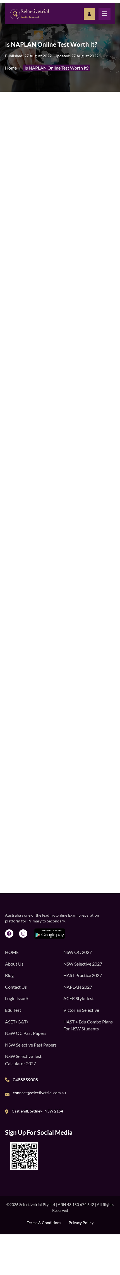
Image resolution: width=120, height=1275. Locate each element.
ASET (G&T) (16, 1021)
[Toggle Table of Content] (103, 358)
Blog (9, 975)
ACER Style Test (78, 998)
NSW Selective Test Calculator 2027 (23, 1060)
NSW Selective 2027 (82, 963)
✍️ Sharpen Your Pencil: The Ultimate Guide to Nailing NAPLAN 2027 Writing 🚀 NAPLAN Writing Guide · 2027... (73, 901)
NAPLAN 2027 (77, 987)
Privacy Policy (81, 1222)
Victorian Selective (81, 1010)
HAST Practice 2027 (82, 975)
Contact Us (16, 987)
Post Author (36, 214)
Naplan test (51, 412)
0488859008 (25, 1079)
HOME (12, 952)
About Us (14, 963)
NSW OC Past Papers (25, 1033)
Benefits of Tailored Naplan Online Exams (51, 365)
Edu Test (13, 1010)
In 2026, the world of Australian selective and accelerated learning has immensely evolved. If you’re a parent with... (75, 804)
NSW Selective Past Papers (31, 1044)
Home (11, 67)
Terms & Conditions (44, 1222)
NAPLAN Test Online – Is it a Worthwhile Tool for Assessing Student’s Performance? (58, 376)
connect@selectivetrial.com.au (39, 1092)
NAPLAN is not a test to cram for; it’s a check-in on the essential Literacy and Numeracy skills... (72, 869)
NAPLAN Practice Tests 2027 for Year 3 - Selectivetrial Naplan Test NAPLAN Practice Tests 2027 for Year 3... (74, 772)
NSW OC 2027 (77, 952)
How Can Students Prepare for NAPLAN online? (57, 386)
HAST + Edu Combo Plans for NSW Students (88, 1025)
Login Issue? (16, 998)
